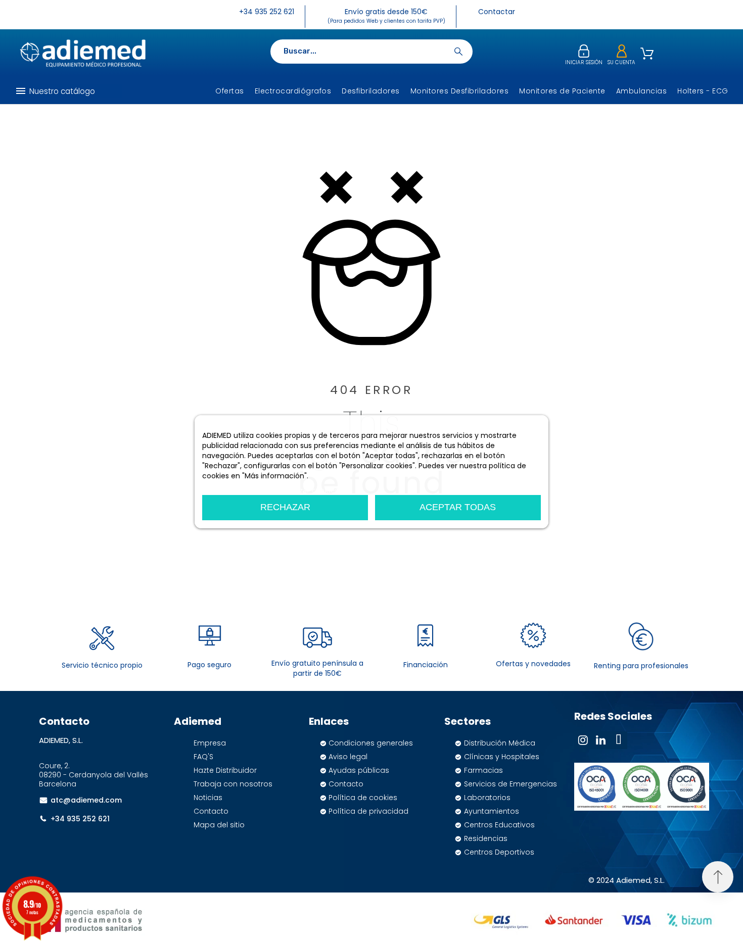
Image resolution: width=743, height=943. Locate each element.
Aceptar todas (458, 507)
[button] (717, 876)
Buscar (460, 51)
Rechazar (285, 507)
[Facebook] (618, 740)
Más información (231, 490)
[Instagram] (583, 740)
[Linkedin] (601, 740)
